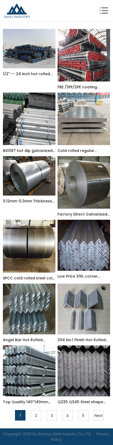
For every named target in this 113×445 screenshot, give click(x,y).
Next (99, 415)
